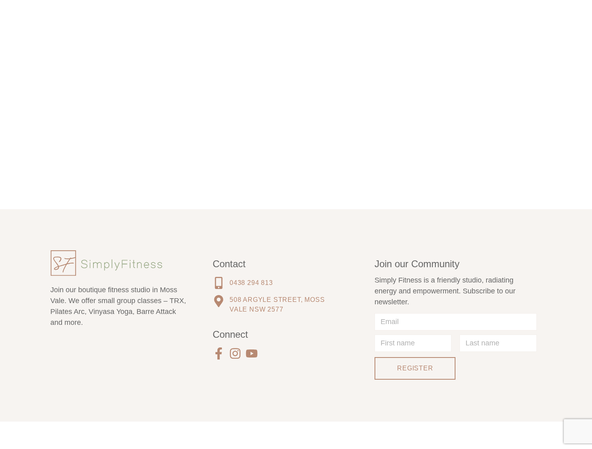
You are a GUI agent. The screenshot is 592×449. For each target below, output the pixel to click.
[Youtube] (252, 353)
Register (415, 368)
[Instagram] (235, 353)
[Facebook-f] (219, 353)
